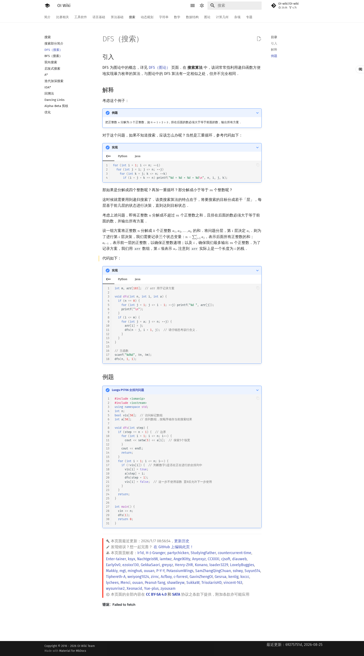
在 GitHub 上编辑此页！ (174, 547)
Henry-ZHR (184, 565)
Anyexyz (199, 559)
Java (138, 156)
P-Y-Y (160, 571)
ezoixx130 (130, 565)
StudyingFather (203, 553)
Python (122, 156)
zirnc (155, 577)
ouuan (149, 571)
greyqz (167, 565)
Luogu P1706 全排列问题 (128, 390)
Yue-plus (151, 588)
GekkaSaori (150, 565)
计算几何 (222, 17)
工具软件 (80, 17)
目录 (274, 37)
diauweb (239, 559)
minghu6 (135, 571)
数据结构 (192, 17)
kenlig (233, 577)
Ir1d (140, 553)
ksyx (131, 559)
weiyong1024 (138, 577)
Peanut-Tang (155, 582)
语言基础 (99, 17)
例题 (115, 113)
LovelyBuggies (242, 565)
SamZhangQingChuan (213, 571)
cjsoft (225, 559)
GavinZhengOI (201, 577)
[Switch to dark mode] (202, 5)
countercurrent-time (234, 553)
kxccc (244, 577)
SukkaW (192, 582)
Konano (201, 565)
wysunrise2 (115, 588)
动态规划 (147, 17)
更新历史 (181, 541)
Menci (125, 582)
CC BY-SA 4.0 (156, 594)
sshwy (238, 571)
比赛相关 (62, 17)
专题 (249, 17)
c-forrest (181, 577)
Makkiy (112, 571)
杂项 (237, 17)
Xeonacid (134, 588)
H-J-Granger (155, 553)
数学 (177, 17)
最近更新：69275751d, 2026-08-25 (294, 644)
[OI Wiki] (47, 5)
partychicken (178, 553)
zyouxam (168, 588)
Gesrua (220, 577)
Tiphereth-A (116, 577)
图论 (207, 17)
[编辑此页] (259, 39)
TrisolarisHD (211, 582)
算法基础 (117, 17)
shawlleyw (176, 582)
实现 (115, 147)
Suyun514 (252, 571)
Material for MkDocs (72, 651)
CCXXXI (213, 559)
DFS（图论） (159, 67)
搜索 (132, 17)
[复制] (258, 164)
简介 (47, 17)
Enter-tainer (116, 559)
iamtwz (166, 559)
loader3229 (218, 565)
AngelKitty (182, 559)
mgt (122, 571)
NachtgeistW (147, 559)
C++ (108, 156)
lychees (112, 582)
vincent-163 (232, 582)
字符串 (164, 17)
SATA (176, 594)
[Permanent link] (118, 57)
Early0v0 (113, 565)
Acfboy (166, 577)
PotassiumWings (179, 571)
